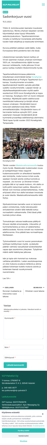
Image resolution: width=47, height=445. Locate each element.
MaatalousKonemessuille (26, 165)
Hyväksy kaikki (23, 430)
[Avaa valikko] (43, 4)
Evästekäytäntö (38, 426)
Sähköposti (10, 357)
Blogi (5, 12)
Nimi (7, 347)
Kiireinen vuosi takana (34, 289)
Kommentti (10, 318)
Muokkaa (23, 441)
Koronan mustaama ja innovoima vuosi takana (12, 292)
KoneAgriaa (36, 77)
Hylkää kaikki (23, 436)
